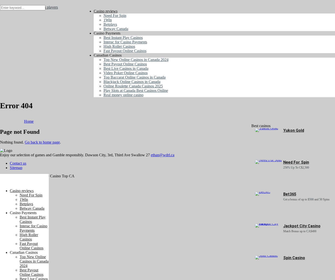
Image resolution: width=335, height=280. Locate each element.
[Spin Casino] (266, 255)
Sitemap (16, 168)
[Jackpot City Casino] (269, 223)
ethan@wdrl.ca (162, 155)
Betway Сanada (32, 208)
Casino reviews (22, 191)
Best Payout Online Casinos (31, 272)
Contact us (18, 163)
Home (29, 121)
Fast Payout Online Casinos (31, 246)
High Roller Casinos (29, 237)
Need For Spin (31, 195)
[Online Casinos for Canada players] (24, 182)
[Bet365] (262, 192)
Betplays (26, 204)
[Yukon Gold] (266, 128)
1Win (24, 199)
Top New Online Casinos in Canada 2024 (34, 261)
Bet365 (289, 194)
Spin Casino (294, 258)
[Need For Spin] (268, 160)
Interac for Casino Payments (33, 228)
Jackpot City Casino (302, 226)
